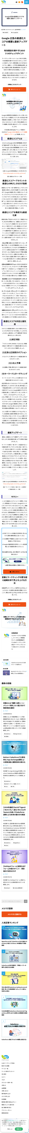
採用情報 (4, 1099)
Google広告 (15, 32)
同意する (19, 1129)
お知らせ (4, 1085)
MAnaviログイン (16, 2)
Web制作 (6, 32)
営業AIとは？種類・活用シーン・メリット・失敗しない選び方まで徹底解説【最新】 (14, 705)
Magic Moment (18, 733)
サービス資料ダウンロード (8, 1071)
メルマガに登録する (14, 914)
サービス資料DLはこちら (22, 2)
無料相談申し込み (6, 1093)
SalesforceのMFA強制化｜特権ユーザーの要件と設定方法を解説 (14, 966)
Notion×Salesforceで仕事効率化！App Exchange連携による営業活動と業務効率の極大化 (14, 759)
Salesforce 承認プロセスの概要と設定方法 (14, 1039)
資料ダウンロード (15, 89)
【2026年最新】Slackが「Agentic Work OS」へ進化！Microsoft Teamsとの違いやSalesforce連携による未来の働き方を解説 (14, 811)
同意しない (10, 1129)
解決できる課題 (5, 1066)
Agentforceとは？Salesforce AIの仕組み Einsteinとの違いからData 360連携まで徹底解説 (14, 943)
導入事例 (4, 1074)
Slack (7, 845)
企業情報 (4, 1088)
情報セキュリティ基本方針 (8, 1105)
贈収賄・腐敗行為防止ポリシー (9, 1102)
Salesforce (8, 733)
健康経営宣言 (5, 1113)
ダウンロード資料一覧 (7, 1082)
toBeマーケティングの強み (8, 1063)
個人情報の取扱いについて (13, 1120)
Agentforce (17, 842)
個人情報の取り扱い (6, 1107)
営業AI (7, 736)
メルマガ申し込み (6, 1096)
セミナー (4, 1077)
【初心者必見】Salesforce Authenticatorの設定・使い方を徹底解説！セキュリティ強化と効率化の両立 (14, 989)
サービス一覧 (5, 1068)
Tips (7, 786)
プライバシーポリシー (7, 1110)
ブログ (24, 29)
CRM (13, 786)
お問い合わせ (19, 2)
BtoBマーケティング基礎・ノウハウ (13, 784)
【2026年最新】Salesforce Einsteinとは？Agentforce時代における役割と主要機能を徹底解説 (14, 1013)
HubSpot (8, 888)
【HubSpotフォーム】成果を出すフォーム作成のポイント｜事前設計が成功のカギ (14, 868)
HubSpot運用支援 (18, 888)
